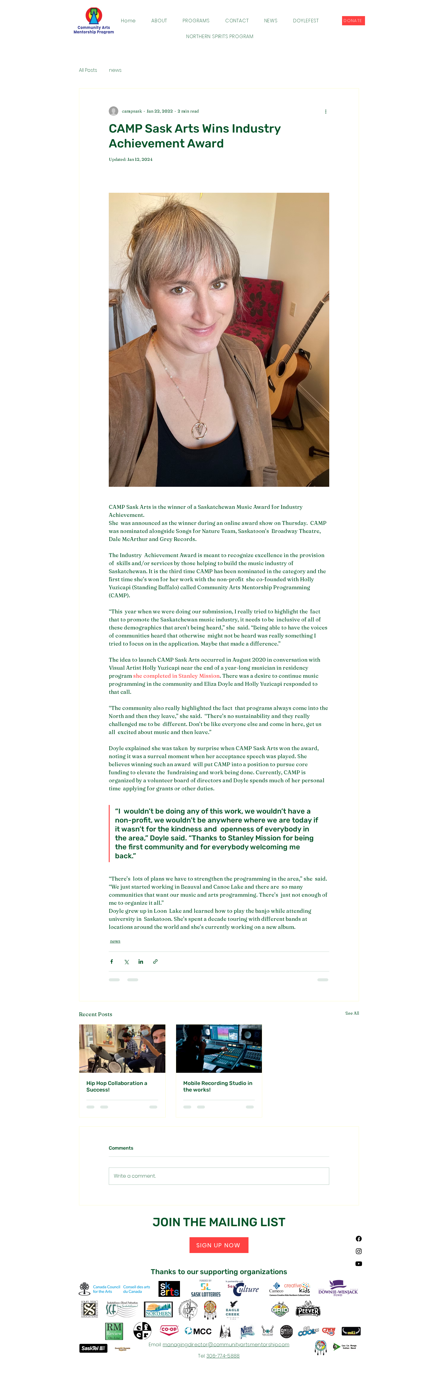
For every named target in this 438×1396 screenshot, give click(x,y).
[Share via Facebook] (111, 961)
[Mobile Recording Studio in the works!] (219, 1049)
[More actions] (325, 111)
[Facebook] (359, 1239)
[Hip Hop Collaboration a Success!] (122, 1049)
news (115, 70)
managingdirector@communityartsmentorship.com (226, 1344)
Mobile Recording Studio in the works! (217, 1086)
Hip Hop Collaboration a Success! (116, 1086)
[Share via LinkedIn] (141, 961)
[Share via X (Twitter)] (126, 961)
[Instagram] (359, 1251)
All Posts (88, 70)
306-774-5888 (223, 1356)
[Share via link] (155, 961)
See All (352, 1013)
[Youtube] (359, 1264)
